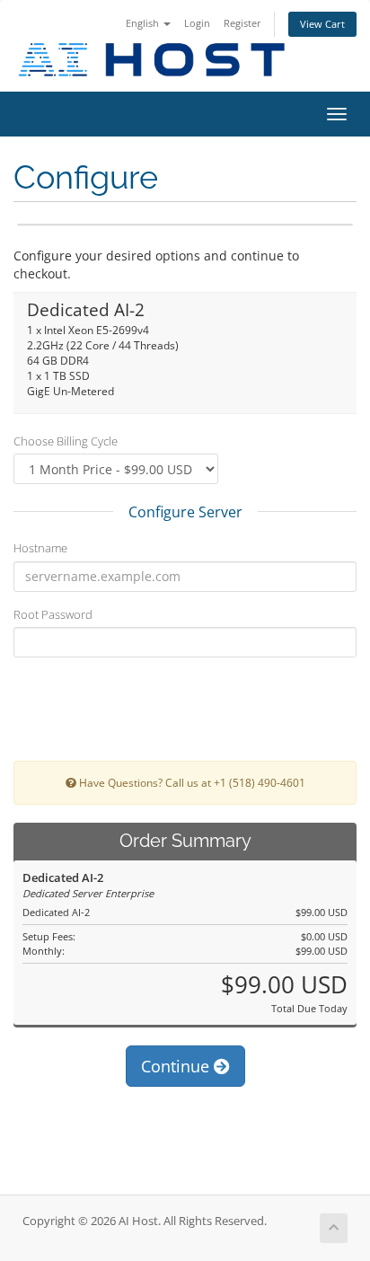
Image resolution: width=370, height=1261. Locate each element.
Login (197, 23)
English (144, 23)
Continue (177, 1066)
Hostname (40, 548)
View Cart (322, 24)
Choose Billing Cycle (65, 441)
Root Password (52, 614)
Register (242, 23)
